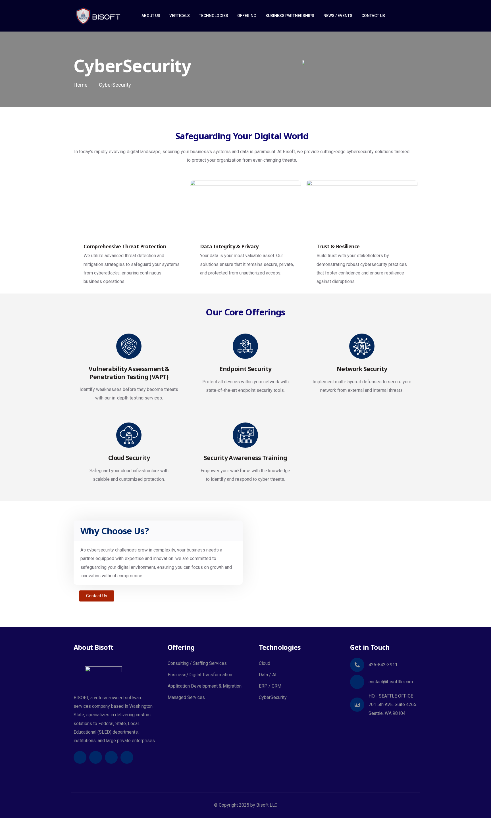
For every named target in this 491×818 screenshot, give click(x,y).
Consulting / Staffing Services (197, 663)
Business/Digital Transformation (200, 674)
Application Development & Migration (205, 686)
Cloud (264, 663)
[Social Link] (80, 757)
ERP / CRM (270, 686)
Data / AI (267, 674)
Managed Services (186, 697)
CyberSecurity (273, 697)
